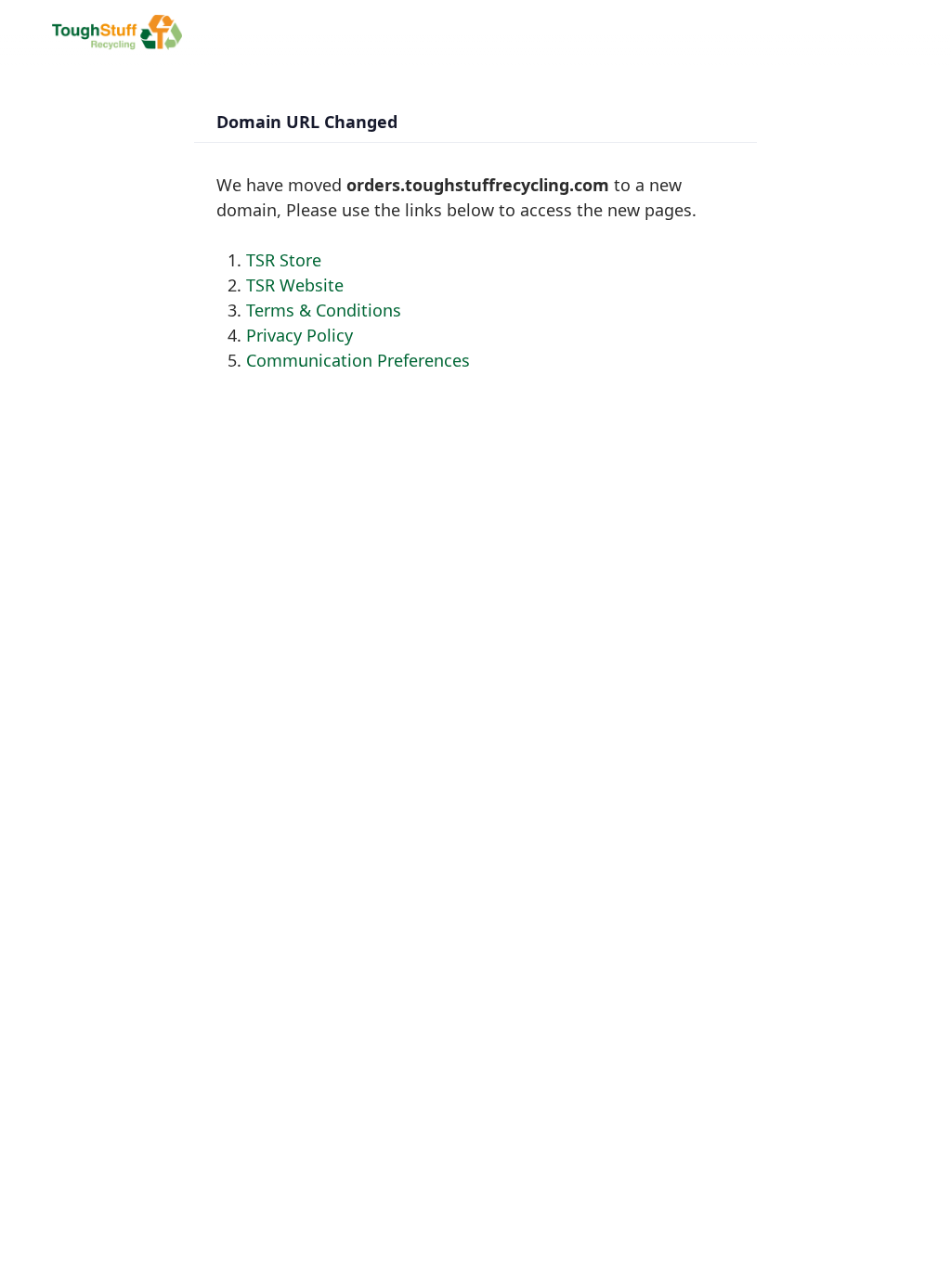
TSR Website (295, 285)
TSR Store (283, 260)
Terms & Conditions (323, 310)
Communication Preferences (358, 360)
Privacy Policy (299, 335)
